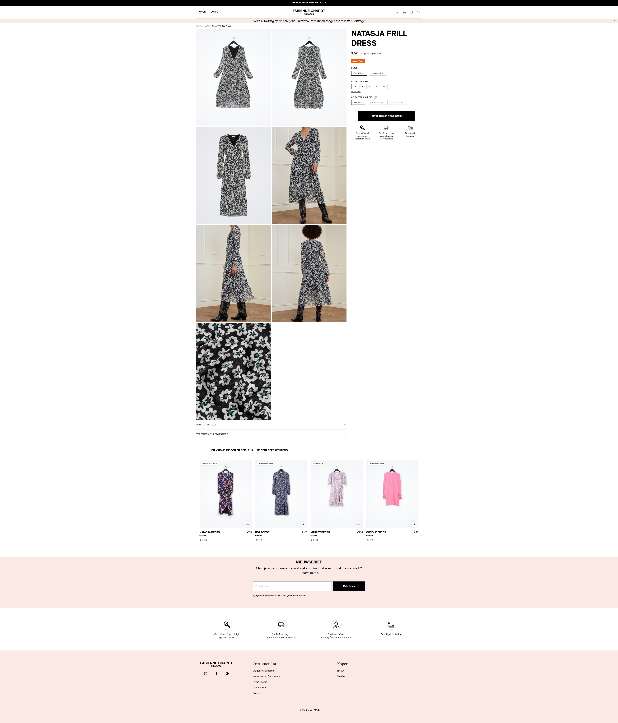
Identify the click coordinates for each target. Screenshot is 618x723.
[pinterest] (227, 674)
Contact (257, 693)
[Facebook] (216, 674)
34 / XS (203, 540)
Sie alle (341, 676)
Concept (215, 11)
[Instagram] (205, 674)
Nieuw (340, 670)
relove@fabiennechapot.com (336, 637)
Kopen (202, 11)
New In (207, 26)
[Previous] (202, 494)
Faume (316, 710)
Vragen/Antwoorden (264, 670)
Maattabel (355, 91)
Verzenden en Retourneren (267, 676)
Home (198, 26)
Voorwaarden (260, 687)
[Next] (249, 494)
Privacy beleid (260, 682)
